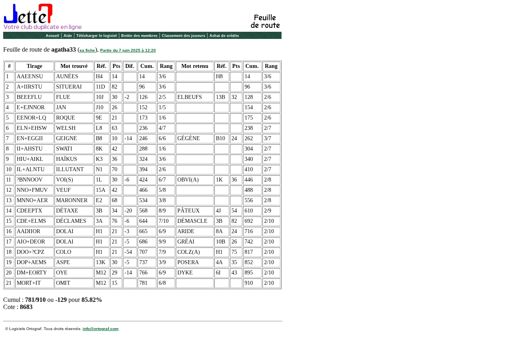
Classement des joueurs (183, 36)
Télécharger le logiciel (96, 36)
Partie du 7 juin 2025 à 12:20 (128, 50)
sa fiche (87, 50)
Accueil (52, 36)
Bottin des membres (139, 36)
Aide (68, 36)
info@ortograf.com (101, 328)
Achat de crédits (224, 36)
